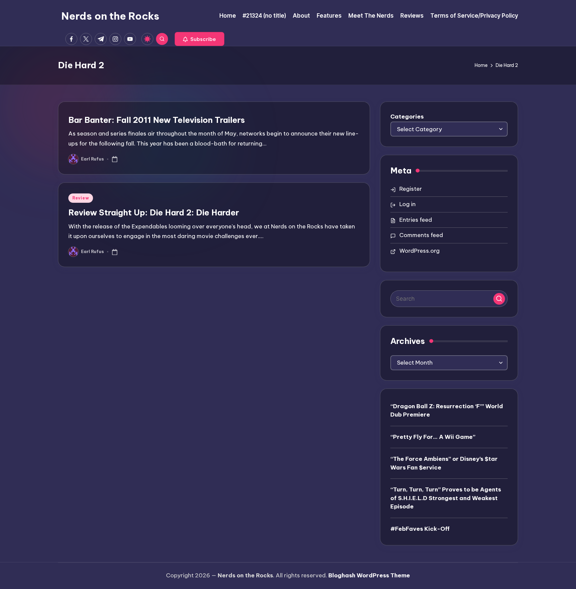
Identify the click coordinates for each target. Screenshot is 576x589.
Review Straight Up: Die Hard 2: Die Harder (153, 212)
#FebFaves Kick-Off (420, 528)
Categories (407, 116)
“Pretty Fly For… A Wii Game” (432, 437)
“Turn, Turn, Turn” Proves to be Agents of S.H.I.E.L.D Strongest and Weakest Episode (445, 498)
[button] (199, 39)
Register (410, 188)
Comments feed (421, 235)
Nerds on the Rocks (110, 16)
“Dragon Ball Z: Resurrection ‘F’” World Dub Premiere (446, 411)
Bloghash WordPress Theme (369, 575)
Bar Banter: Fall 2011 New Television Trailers (156, 120)
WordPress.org (419, 250)
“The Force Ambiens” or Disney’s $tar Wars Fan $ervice (444, 463)
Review (80, 197)
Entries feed (415, 219)
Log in (407, 204)
